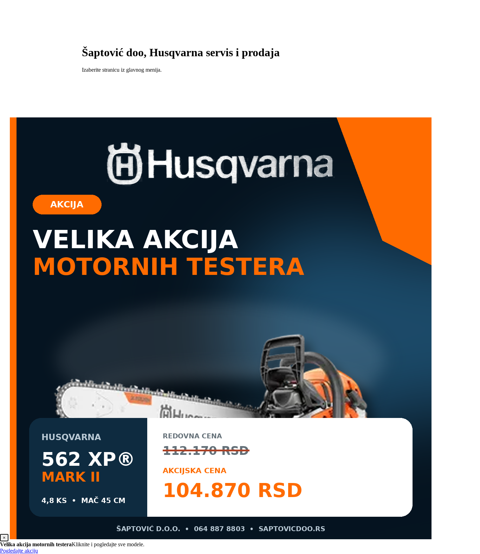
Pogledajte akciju (19, 551)
